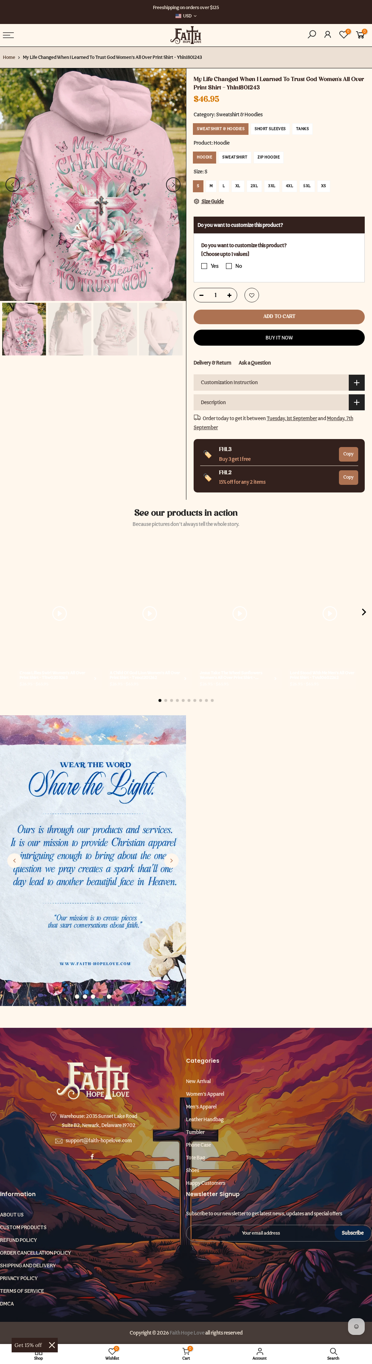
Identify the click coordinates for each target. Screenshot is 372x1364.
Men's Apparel (201, 1107)
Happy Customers (205, 1183)
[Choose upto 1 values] (225, 254)
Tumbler (195, 1132)
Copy (348, 453)
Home (9, 57)
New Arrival (198, 1081)
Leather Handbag (205, 1119)
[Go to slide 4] (101, 996)
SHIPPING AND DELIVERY (28, 1265)
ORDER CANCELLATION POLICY (35, 1253)
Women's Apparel (205, 1094)
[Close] (52, 1345)
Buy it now (279, 338)
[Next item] (364, 613)
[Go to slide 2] (85, 996)
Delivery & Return (212, 363)
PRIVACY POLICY (19, 1278)
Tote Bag (195, 1157)
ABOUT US (12, 1215)
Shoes (192, 1170)
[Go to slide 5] (109, 996)
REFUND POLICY (18, 1240)
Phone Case (198, 1145)
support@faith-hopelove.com (99, 1140)
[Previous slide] (14, 860)
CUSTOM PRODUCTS (23, 1227)
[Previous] (12, 184)
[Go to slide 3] (93, 996)
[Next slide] (171, 860)
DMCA (7, 1304)
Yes (215, 265)
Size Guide (212, 201)
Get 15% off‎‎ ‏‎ (29, 1345)
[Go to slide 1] (77, 996)
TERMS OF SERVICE (22, 1291)
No (238, 265)
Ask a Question (255, 363)
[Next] (173, 184)
